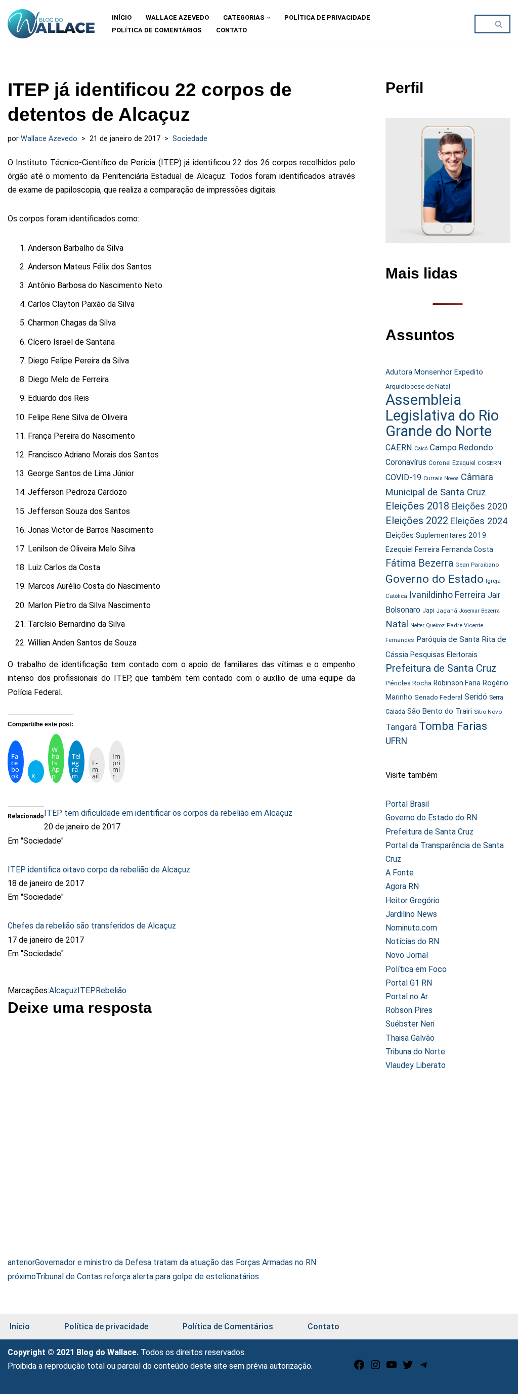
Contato (231, 30)
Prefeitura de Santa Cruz (440, 668)
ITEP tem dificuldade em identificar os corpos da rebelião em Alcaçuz (168, 813)
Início (122, 17)
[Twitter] (408, 1368)
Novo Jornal (406, 955)
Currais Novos (441, 478)
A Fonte (399, 872)
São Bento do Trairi (439, 711)
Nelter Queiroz (427, 625)
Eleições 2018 (417, 506)
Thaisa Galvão (410, 1038)
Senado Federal (438, 697)
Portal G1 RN (408, 983)
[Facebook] (359, 1368)
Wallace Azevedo (177, 17)
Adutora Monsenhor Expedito (434, 372)
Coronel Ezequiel (452, 463)
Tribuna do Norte (415, 1051)
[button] (268, 17)
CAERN (398, 447)
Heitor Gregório (412, 900)
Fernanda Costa (467, 549)
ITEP (86, 990)
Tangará (401, 727)
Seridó (475, 697)
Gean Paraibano (477, 564)
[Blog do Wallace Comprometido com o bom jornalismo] (51, 23)
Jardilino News (411, 914)
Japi (428, 610)
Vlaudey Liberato (415, 1065)
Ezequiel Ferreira (412, 549)
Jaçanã (446, 611)
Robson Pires (409, 1010)
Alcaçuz (63, 990)
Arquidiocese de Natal (417, 386)
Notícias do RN (412, 941)
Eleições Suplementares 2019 (436, 535)
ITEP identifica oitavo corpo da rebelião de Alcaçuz (99, 869)
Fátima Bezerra (419, 563)
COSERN (489, 463)
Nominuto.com (411, 928)
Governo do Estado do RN (431, 817)
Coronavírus (405, 462)
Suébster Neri (410, 1024)
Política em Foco (416, 969)
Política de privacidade (327, 17)
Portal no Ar (406, 996)
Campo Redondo (461, 447)
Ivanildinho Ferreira (447, 594)
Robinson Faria (457, 683)
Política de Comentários (157, 30)
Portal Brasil (407, 804)
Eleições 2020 (479, 506)
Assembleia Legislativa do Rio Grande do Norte (442, 415)
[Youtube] (391, 1368)
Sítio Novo (488, 711)
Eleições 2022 (416, 521)
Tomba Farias (453, 726)
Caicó (420, 448)
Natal (396, 624)
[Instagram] (375, 1368)
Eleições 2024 (478, 521)
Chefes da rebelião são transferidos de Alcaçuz (92, 926)
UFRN (396, 740)
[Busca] (499, 24)
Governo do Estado (434, 579)
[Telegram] (424, 1368)
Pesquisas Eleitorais (444, 654)
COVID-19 (403, 477)
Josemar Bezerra (479, 611)
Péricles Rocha (408, 683)
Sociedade (189, 138)
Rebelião (111, 990)
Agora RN (402, 886)
